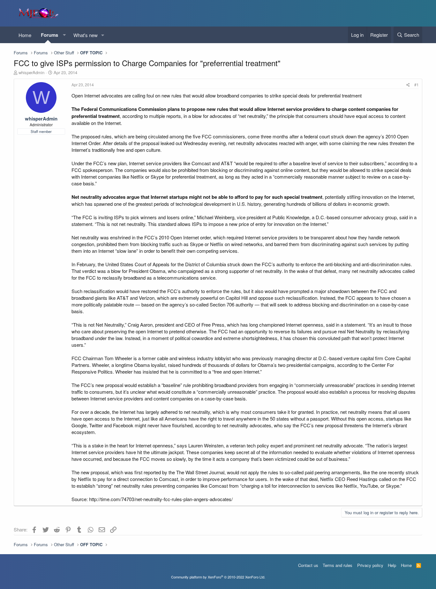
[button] (64, 35)
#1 (416, 84)
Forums (49, 34)
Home (25, 35)
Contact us (308, 565)
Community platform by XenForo (218, 576)
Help (392, 565)
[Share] (408, 85)
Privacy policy (370, 565)
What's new (85, 35)
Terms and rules (337, 565)
